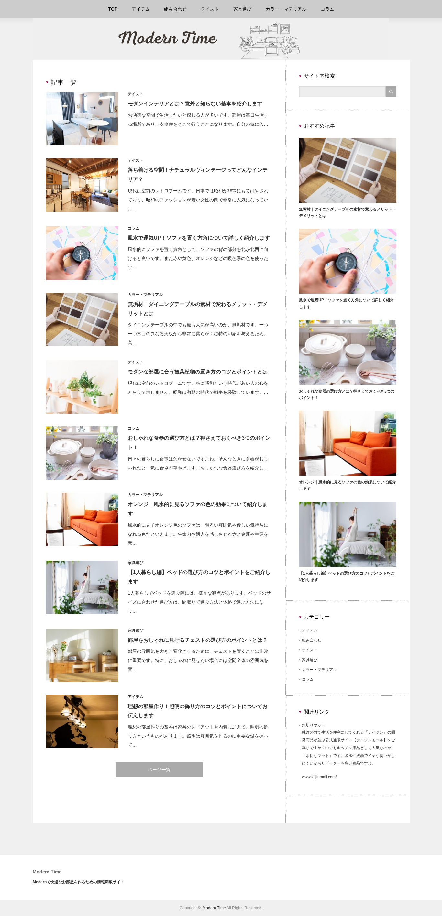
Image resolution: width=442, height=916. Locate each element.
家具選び (242, 9)
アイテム (141, 9)
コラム (327, 9)
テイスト (210, 9)
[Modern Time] (211, 57)
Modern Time (47, 871)
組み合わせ (175, 9)
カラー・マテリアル (286, 9)
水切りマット (313, 725)
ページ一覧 (159, 769)
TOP (112, 9)
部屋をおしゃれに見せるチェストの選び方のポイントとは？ (198, 640)
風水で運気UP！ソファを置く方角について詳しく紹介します (199, 238)
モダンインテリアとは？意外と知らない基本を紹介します (195, 103)
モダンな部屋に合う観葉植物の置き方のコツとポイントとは (198, 371)
